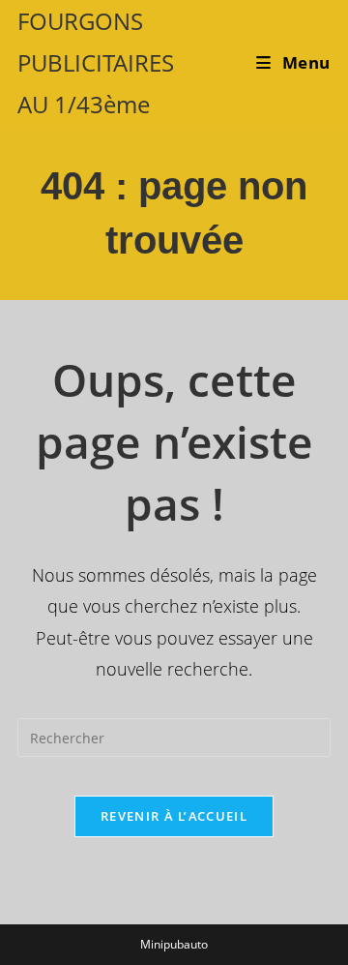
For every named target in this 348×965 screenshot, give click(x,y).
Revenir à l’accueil (174, 816)
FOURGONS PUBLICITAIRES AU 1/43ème (95, 62)
